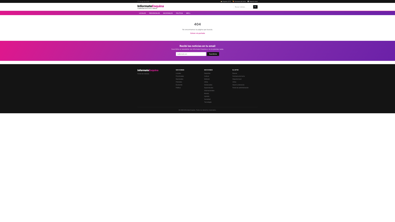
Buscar (234, 73)
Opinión (206, 96)
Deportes (207, 73)
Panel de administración (240, 87)
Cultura (206, 76)
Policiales (179, 82)
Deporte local (236, 79)
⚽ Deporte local (252, 1)
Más (188, 13)
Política (179, 13)
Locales (142, 13)
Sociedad (207, 99)
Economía (179, 85)
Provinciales (154, 13)
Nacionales (168, 13)
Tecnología (207, 102)
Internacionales (209, 90)
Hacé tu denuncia (238, 85)
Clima (206, 82)
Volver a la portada (197, 33)
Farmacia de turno (238, 76)
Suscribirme (213, 54)
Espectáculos (208, 87)
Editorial (207, 79)
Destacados (208, 85)
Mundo (206, 93)
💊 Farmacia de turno (239, 1)
